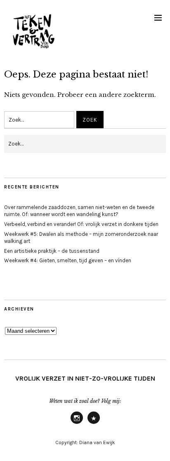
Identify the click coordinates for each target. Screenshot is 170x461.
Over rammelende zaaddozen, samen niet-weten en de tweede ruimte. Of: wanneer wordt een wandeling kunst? (79, 210)
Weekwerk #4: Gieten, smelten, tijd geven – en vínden (67, 260)
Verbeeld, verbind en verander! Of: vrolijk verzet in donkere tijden (81, 224)
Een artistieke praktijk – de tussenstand (51, 251)
